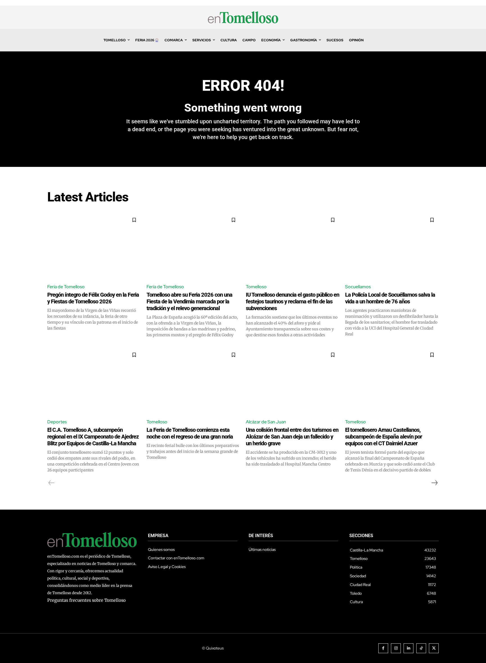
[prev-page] (51, 483)
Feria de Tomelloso (66, 287)
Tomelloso (256, 287)
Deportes (57, 422)
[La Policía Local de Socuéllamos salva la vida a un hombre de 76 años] (392, 246)
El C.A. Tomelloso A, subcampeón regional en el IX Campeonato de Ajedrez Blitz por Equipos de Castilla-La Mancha (93, 436)
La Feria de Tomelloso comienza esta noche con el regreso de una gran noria (190, 433)
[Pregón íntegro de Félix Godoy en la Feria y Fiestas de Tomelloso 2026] (94, 246)
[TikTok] (421, 648)
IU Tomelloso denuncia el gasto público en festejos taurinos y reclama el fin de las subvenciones (292, 301)
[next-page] (434, 483)
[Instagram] (396, 648)
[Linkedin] (408, 648)
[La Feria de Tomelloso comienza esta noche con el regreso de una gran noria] (193, 381)
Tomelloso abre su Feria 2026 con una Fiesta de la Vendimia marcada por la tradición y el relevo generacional (189, 301)
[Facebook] (383, 648)
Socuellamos (358, 287)
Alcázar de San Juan (266, 422)
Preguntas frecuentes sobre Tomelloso (86, 600)
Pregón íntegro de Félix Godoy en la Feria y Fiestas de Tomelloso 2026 (93, 298)
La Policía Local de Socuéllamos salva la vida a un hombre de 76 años (390, 298)
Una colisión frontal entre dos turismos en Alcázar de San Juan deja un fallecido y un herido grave (292, 436)
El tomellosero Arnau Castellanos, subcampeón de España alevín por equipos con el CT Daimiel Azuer (383, 436)
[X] (434, 648)
